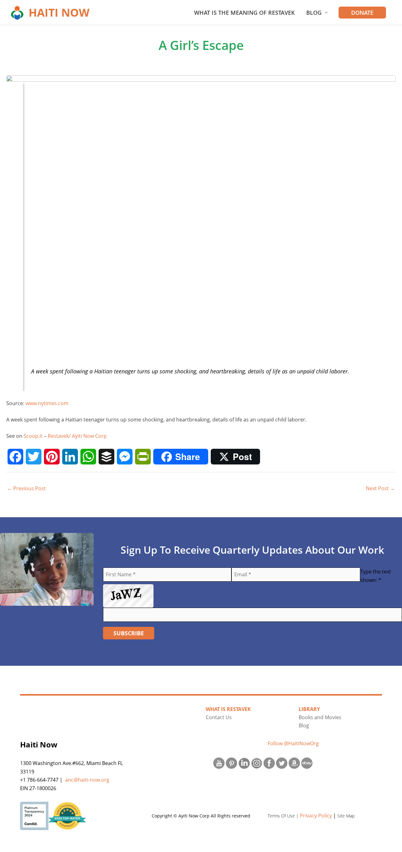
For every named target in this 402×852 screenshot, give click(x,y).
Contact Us (219, 717)
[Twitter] (33, 456)
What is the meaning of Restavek (244, 12)
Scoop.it (33, 435)
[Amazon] (294, 762)
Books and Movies (320, 717)
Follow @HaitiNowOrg (293, 743)
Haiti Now (59, 12)
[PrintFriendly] (143, 456)
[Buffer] (106, 456)
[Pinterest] (52, 456)
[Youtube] (219, 762)
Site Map (346, 816)
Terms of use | (284, 816)
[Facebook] (15, 456)
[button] (362, 13)
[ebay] (307, 762)
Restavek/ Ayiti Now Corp (77, 435)
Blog (314, 12)
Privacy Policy (316, 815)
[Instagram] (256, 762)
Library (309, 709)
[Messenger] (125, 456)
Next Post (380, 488)
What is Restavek (228, 709)
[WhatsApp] (88, 456)
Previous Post (26, 488)
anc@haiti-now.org (87, 779)
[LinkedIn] (70, 456)
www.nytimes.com (46, 403)
